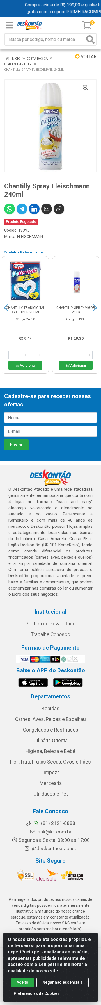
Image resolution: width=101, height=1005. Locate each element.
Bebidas (50, 708)
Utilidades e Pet (50, 794)
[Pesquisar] (90, 39)
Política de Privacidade (50, 624)
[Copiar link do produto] (59, 209)
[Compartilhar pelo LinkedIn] (34, 209)
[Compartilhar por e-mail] (46, 209)
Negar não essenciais (62, 982)
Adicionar (27, 365)
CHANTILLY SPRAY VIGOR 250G (75, 310)
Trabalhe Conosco (50, 634)
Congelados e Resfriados (50, 730)
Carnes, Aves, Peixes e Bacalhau (50, 719)
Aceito (22, 982)
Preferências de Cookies (36, 993)
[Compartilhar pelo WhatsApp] (9, 209)
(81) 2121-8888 (57, 823)
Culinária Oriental (50, 740)
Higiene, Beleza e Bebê (50, 751)
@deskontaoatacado (54, 848)
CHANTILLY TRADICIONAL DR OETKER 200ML (25, 310)
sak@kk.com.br (54, 832)
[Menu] (9, 25)
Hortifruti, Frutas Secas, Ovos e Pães (50, 762)
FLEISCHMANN (30, 236)
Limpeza (50, 772)
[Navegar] (5, 307)
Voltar (88, 56)
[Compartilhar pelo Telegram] (22, 209)
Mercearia (51, 783)
